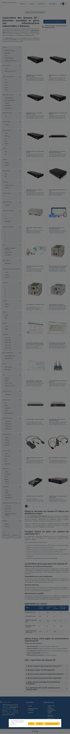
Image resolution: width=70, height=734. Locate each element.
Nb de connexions (7, 193)
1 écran (7, 437)
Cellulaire (7, 103)
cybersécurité (57, 587)
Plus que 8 (7, 221)
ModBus (7, 304)
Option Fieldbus (6, 260)
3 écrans (7, 442)
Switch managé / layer (8, 352)
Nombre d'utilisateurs (8, 418)
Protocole (5, 300)
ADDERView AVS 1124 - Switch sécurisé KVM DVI (35, 152)
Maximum (16, 535)
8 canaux (7, 205)
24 (5, 293)
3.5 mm (7, 125)
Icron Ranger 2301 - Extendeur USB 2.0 (35, 304)
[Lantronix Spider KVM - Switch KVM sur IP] (35, 442)
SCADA (32, 35)
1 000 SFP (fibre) (9, 98)
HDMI (6, 410)
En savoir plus (13, 724)
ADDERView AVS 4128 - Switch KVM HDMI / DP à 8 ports (34, 190)
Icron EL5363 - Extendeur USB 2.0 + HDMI (34, 228)
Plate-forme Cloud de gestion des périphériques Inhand (57, 228)
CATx (6, 133)
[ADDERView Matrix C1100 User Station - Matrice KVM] (58, 480)
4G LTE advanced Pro (10, 71)
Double (6, 326)
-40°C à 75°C (8, 511)
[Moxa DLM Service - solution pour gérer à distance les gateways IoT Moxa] (35, 365)
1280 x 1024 (8, 340)
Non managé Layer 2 (10, 356)
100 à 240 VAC (8, 497)
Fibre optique (8, 108)
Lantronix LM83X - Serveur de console (35, 419)
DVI (5, 403)
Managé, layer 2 (9, 358)
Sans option (8, 255)
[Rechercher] (65, 3)
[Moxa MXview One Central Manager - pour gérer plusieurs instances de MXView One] (58, 327)
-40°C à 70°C (8, 508)
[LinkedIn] (37, 731)
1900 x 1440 (8, 345)
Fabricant (5, 47)
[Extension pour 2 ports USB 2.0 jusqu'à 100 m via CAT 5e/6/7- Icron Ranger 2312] (58, 250)
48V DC (6, 479)
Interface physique (7, 130)
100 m (6, 82)
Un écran (7, 187)
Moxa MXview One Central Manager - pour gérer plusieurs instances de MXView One (57, 343)
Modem (4, 148)
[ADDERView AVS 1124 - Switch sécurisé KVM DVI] (35, 136)
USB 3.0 (7, 380)
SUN (6, 461)
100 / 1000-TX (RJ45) (10, 100)
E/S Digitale (8, 105)
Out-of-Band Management (49, 554)
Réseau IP (5, 323)
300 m (6, 90)
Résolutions (5, 334)
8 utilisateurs (8, 429)
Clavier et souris (6, 450)
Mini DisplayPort (9, 413)
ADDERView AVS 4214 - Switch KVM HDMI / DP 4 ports (34, 76)
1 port (6, 272)
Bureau (6, 163)
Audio (6, 453)
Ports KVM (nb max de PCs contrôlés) (11, 269)
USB (4, 375)
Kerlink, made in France (11, 60)
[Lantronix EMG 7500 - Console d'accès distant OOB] (58, 365)
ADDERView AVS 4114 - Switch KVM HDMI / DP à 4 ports (34, 113)
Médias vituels (6, 170)
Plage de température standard (10, 514)
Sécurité (4, 363)
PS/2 (6, 138)
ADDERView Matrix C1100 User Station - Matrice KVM (58, 497)
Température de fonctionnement (10, 503)
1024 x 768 (7, 337)
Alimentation (6, 468)
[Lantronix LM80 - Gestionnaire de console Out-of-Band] (58, 404)
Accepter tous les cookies (52, 723)
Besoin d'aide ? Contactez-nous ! (54, 21)
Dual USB (7, 456)
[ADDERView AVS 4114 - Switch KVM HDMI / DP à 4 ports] (35, 97)
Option (4, 245)
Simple (6, 329)
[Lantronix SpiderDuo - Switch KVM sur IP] (58, 442)
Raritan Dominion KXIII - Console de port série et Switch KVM (57, 152)
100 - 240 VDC (8, 495)
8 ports (6, 274)
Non (6, 151)
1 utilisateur (8, 394)
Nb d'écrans (5, 182)
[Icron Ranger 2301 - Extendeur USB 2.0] (35, 289)
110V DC (7, 482)
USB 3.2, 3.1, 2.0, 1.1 (10, 385)
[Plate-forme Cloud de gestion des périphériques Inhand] (58, 212)
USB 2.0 (7, 378)
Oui (5, 154)
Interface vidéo (6, 399)
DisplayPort (8, 408)
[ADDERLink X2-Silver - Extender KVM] (35, 480)
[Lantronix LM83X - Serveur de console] (35, 404)
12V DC (6, 472)
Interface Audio (6, 121)
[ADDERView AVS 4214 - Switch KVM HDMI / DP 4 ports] (35, 59)
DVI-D (6, 405)
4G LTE (6, 68)
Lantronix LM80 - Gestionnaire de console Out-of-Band (57, 420)
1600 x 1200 (8, 342)
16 (5, 240)
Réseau (4, 312)
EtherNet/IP (8, 263)
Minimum (6, 535)
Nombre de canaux (7, 201)
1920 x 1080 (8, 347)
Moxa (50, 648)
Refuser (31, 723)
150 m (6, 85)
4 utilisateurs (8, 426)
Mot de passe (8, 367)
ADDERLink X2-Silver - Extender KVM (34, 496)
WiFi (6, 318)
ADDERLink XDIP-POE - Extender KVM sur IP (57, 190)
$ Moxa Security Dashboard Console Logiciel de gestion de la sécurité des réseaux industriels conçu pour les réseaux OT (34, 343)
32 (5, 296)
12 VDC (6, 492)
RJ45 (6, 141)
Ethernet (7, 136)
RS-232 (6, 143)
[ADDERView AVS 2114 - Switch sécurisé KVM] (58, 59)
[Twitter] (33, 731)
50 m (6, 80)
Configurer (39, 723)
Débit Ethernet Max (7, 112)
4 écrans (7, 445)
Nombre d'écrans (7, 434)
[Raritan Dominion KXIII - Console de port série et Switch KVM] (58, 136)
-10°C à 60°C (8, 506)
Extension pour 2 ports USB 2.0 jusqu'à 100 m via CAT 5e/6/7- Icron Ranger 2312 (58, 266)
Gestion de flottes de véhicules (10, 249)
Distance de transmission (8, 76)
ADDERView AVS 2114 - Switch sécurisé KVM (58, 76)
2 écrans (7, 440)
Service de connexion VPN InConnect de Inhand (34, 266)
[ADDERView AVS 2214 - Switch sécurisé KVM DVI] (58, 97)
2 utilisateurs (8, 424)
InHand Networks (9, 58)
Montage (5, 159)
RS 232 (6, 306)
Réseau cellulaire (7, 65)
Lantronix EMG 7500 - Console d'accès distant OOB (58, 381)
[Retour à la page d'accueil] (9, 4)
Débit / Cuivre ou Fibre (8, 94)
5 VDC (6, 490)
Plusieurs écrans (9, 185)
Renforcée (7, 369)
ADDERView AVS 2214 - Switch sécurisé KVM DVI (58, 113)
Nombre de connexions (8, 210)
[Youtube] (35, 731)
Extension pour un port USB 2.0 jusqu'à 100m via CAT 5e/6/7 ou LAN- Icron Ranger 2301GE (57, 305)
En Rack (7, 165)
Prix (3, 532)
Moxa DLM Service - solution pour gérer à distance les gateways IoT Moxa (34, 381)
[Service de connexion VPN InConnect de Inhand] (35, 250)
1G (5, 116)
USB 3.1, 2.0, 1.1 (9, 383)
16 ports (7, 277)
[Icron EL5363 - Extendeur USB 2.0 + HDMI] (35, 212)
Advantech (7, 53)
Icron (6, 55)
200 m (6, 87)
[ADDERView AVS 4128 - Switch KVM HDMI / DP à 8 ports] (35, 174)
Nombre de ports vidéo (8, 226)
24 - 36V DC (8, 474)
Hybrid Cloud (8, 252)
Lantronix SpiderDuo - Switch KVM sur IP (58, 458)
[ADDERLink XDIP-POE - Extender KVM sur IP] (58, 174)
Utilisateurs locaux (7, 391)
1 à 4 (6, 219)
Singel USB (7, 464)
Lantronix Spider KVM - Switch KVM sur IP (34, 458)
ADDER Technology (10, 50)
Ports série (5, 282)
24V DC (6, 477)
